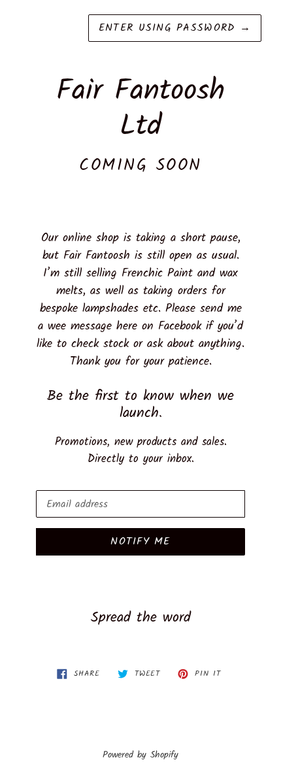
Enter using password (175, 28)
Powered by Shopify (140, 755)
